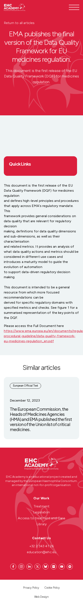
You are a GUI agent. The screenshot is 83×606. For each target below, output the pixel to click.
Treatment (41, 506)
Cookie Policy (52, 587)
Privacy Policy (31, 587)
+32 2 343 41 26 (41, 546)
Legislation (41, 512)
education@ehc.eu (41, 552)
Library (41, 524)
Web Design (41, 596)
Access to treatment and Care (41, 518)
